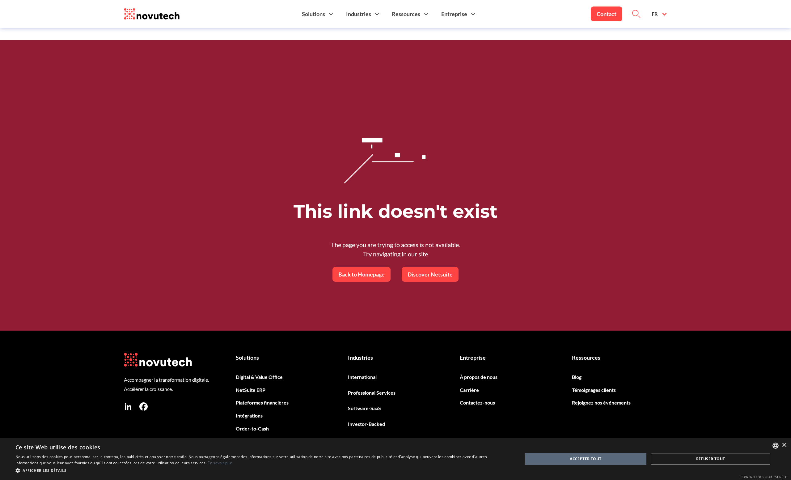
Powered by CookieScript (763, 476)
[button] (318, 14)
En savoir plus (220, 462)
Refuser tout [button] (710, 458)
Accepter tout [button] (585, 458)
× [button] (784, 445)
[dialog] (395, 459)
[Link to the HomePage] (152, 14)
